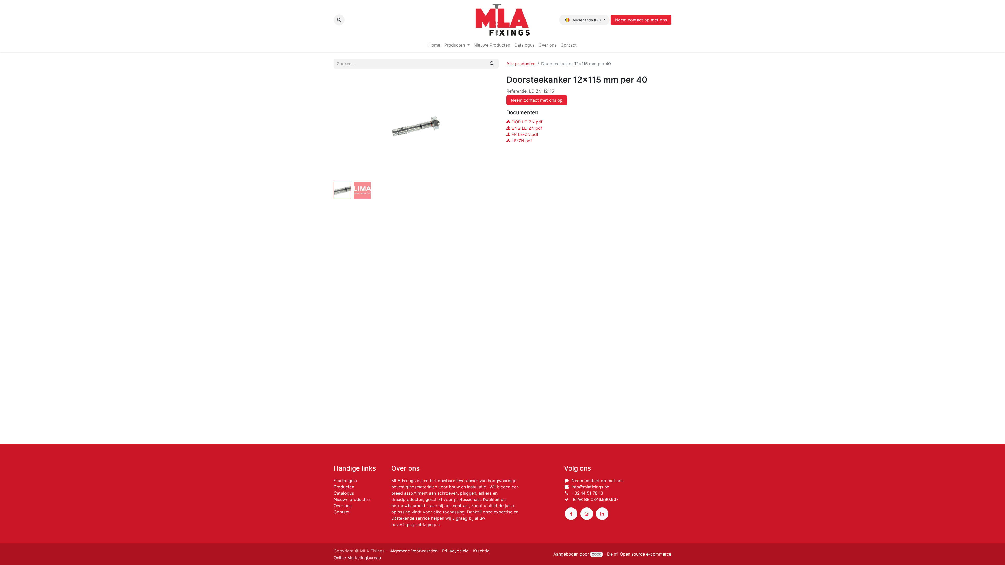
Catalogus (344, 493)
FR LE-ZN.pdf (524, 134)
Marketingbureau (364, 557)
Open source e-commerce (645, 554)
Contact (342, 512)
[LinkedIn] (602, 513)
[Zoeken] (492, 64)
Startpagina (345, 480)
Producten (344, 486)
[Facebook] (571, 513)
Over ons (342, 505)
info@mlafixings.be (590, 486)
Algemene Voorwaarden (414, 550)
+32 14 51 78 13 (587, 493)
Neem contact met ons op (537, 100)
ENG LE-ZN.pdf (526, 128)
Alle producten (520, 63)
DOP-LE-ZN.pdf (526, 122)
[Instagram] (586, 513)
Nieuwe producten (352, 499)
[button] (339, 19)
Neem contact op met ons (641, 19)
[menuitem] (434, 45)
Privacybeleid (455, 550)
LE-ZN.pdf (521, 140)
